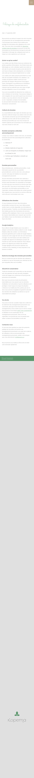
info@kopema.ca (19, 337)
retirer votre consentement (24, 310)
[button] (31, 2)
